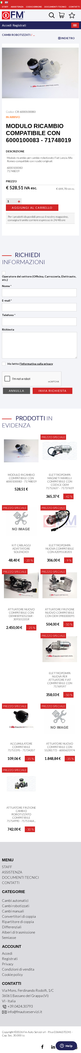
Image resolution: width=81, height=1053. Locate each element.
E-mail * (7, 300)
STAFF (5, 6)
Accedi (6, 25)
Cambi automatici (15, 900)
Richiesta (8, 329)
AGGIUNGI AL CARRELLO (32, 207)
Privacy (7, 964)
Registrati (19, 25)
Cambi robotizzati (16, 34)
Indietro (68, 38)
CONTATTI (74, 6)
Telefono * (8, 315)
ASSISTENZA (17, 6)
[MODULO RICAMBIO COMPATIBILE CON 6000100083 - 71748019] (40, 72)
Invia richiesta (52, 390)
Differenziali (11, 927)
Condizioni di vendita (18, 969)
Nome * (6, 286)
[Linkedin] (50, 1047)
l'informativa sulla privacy (36, 363)
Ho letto (30, 363)
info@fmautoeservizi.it (24, 1012)
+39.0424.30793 (20, 1006)
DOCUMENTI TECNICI (55, 6)
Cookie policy (12, 974)
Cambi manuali (13, 911)
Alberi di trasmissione (18, 932)
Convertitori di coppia (19, 916)
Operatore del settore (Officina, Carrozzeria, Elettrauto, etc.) (39, 278)
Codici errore (34, 6)
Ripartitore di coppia (18, 921)
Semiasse (9, 937)
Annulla (16, 390)
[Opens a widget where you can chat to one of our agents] (66, 1046)
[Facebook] (43, 1047)
